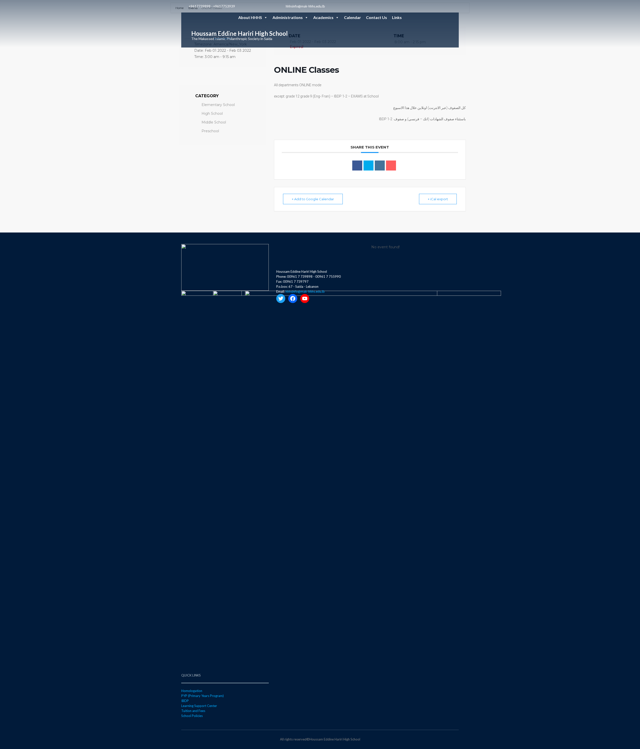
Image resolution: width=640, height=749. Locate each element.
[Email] (391, 165)
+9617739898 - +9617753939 (212, 6)
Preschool (210, 131)
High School (212, 113)
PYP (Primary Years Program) (202, 696)
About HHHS (250, 17)
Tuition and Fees (193, 711)
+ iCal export (438, 199)
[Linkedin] (380, 165)
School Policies (192, 716)
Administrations (287, 17)
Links (397, 17)
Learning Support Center (199, 706)
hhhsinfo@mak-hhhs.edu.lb (305, 6)
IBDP (185, 701)
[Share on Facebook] (357, 165)
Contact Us (376, 17)
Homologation (191, 691)
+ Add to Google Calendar (313, 199)
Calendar (352, 17)
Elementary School (218, 104)
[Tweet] (369, 165)
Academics (323, 17)
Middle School (214, 122)
